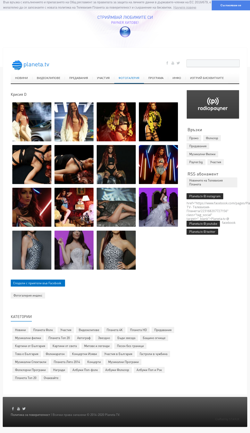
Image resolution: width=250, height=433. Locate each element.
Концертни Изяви (84, 354)
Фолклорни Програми (30, 370)
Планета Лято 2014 (67, 362)
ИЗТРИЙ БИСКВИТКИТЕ (207, 78)
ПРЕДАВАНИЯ (78, 78)
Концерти (94, 362)
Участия (65, 330)
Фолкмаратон (55, 354)
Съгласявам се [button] (231, 5)
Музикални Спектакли (30, 362)
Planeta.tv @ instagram (205, 196)
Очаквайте (51, 378)
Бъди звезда (126, 338)
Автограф (84, 338)
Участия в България (118, 354)
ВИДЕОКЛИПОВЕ (48, 78)
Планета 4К (115, 330)
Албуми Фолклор (117, 370)
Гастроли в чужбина (153, 354)
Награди (59, 370)
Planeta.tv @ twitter (202, 231)
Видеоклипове (89, 330)
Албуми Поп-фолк (85, 370)
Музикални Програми (123, 362)
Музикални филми (28, 338)
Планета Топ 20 (59, 338)
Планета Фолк (43, 330)
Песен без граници (130, 346)
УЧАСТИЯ (103, 78)
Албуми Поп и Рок (149, 370)
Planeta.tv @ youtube (203, 223)
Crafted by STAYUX (227, 419)
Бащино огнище (154, 338)
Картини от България (30, 346)
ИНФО (176, 78)
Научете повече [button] (184, 7)
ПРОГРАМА (155, 78)
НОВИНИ (21, 78)
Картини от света (65, 346)
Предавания (162, 330)
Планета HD (138, 330)
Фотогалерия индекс (27, 295)
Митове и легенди (97, 346)
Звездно (104, 338)
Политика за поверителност (30, 415)
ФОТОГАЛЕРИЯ (129, 78)
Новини (20, 330)
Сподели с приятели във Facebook (37, 283)
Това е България (26, 354)
